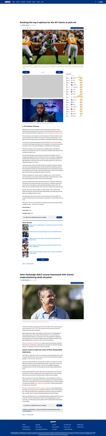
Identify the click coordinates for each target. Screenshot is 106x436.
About (23, 424)
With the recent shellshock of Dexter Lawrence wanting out (36, 388)
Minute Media (15, 432)
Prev (26, 72)
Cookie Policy (80, 427)
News (14, 1)
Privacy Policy (55, 427)
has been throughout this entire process (52, 133)
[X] (98, 1)
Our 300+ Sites (67, 424)
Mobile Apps (80, 424)
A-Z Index (54, 429)
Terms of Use (67, 427)
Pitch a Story (39, 427)
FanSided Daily (26, 427)
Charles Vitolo (25, 25)
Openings (38, 424)
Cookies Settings (68, 429)
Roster (33, 1)
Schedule (23, 1)
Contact (54, 424)
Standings (29, 1)
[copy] (30, 28)
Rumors (18, 1)
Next (59, 72)
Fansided (55, 142)
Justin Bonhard (25, 280)
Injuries (38, 1)
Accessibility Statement (41, 429)
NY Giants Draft (29, 263)
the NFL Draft (34, 328)
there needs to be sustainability (42, 383)
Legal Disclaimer (26, 429)
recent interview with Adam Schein (32, 343)
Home (23, 263)
